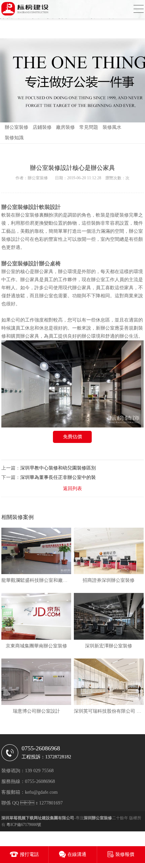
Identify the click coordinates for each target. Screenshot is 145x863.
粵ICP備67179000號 (23, 824)
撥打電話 (29, 854)
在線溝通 (76, 854)
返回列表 (72, 488)
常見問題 (88, 127)
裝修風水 (112, 127)
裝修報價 (124, 854)
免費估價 (72, 436)
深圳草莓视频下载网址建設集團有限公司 (37, 818)
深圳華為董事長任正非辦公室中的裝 (58, 477)
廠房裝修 (65, 127)
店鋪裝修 (42, 127)
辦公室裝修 (16, 127)
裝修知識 (14, 137)
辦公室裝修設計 (20, 263)
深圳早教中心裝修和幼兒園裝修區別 (58, 468)
